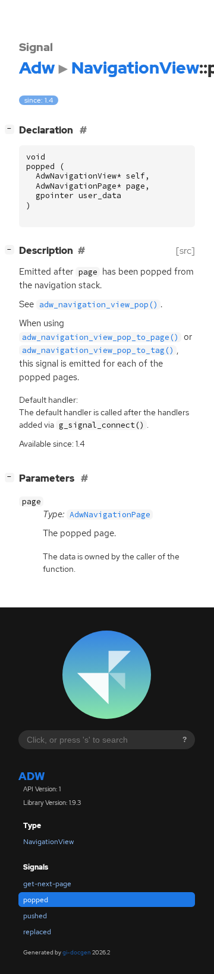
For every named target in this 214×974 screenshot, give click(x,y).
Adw (31, 776)
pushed (35, 916)
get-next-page (47, 884)
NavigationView (48, 841)
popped (35, 900)
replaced (37, 932)
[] (12, 128)
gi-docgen (76, 952)
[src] (185, 250)
